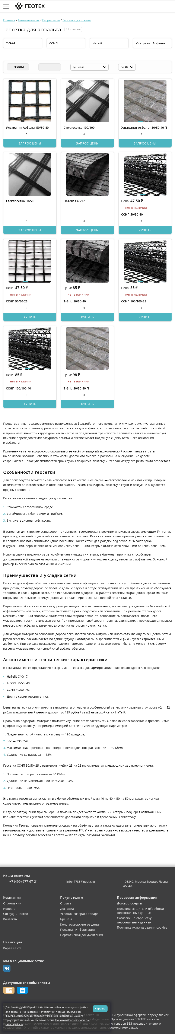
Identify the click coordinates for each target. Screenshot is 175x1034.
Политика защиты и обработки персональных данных (140, 911)
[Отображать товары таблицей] (42, 67)
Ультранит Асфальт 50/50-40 (27, 127)
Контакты (10, 919)
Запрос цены (30, 143)
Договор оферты (129, 903)
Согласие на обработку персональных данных (134, 920)
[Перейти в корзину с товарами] (169, 6)
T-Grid (10, 43)
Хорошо (100, 1008)
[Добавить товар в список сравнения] (8, 134)
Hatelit (97, 43)
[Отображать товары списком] (49, 67)
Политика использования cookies (142, 927)
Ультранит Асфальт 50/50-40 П (144, 127)
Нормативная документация (81, 935)
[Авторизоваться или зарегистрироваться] (119, 6)
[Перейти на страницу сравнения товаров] (149, 6)
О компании (12, 903)
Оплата (65, 903)
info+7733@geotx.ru (80, 881)
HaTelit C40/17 (74, 201)
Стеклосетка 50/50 (20, 201)
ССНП (53, 43)
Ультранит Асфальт (150, 43)
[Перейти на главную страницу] (29, 6)
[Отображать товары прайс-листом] (57, 67)
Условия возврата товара (79, 914)
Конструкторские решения (80, 924)
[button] (140, 121)
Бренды (66, 919)
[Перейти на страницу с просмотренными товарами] (128, 6)
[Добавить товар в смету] (16, 134)
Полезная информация (77, 930)
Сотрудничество (15, 914)
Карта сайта (12, 948)
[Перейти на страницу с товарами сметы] (138, 6)
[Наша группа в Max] (6, 968)
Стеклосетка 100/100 (79, 127)
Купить (145, 230)
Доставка (67, 909)
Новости (9, 909)
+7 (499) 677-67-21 (23, 881)
